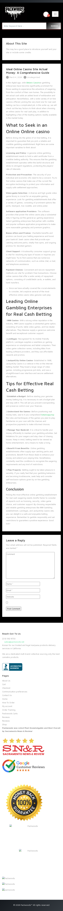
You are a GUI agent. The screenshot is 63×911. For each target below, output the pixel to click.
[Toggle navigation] (55, 14)
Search (54, 26)
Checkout (6, 688)
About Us (6, 680)
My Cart (48, 15)
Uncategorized (33, 77)
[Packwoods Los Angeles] (14, 13)
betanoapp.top (47, 415)
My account (7, 706)
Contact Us (7, 695)
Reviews (6, 717)
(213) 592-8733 (8, 638)
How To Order (8, 702)
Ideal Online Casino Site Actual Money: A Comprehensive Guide (27, 70)
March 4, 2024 (15, 77)
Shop (4, 724)
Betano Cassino (33, 82)
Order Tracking (8, 710)
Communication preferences (14, 691)
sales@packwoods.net (14, 642)
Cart (4, 684)
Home (4, 699)
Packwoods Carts (10, 713)
